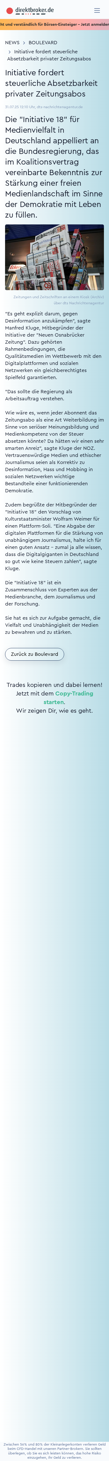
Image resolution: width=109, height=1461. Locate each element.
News (12, 42)
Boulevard (43, 42)
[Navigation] (97, 10)
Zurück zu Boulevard (34, 654)
